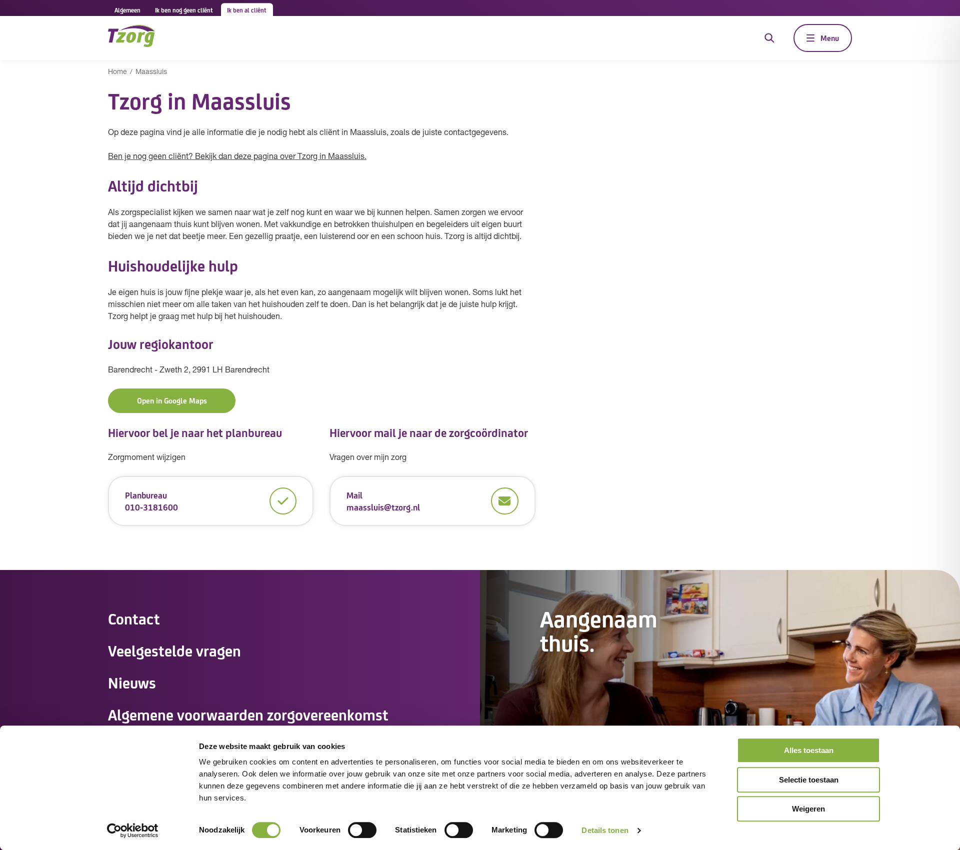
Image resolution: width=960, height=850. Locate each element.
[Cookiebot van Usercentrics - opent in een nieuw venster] (132, 830)
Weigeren (808, 808)
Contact (134, 618)
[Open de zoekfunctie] (770, 38)
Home (117, 72)
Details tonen (605, 830)
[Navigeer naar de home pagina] (131, 37)
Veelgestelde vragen (174, 650)
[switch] (362, 830)
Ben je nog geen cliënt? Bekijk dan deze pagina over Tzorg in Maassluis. (237, 157)
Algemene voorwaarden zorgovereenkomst (248, 714)
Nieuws (132, 682)
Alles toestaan (809, 750)
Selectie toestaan (808, 780)
